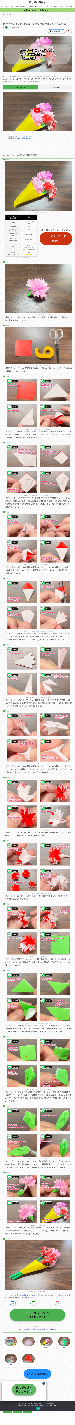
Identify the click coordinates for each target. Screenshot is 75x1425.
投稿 (13, 1303)
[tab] (20, 87)
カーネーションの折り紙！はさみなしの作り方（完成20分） (37, 1329)
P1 (11, 1347)
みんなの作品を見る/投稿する (37, 1374)
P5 (11, 1364)
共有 (33, 1303)
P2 (28, 1347)
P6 (28, 1364)
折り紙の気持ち (37, 2)
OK (38, 1408)
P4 (64, 1347)
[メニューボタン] (72, 2)
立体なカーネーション (29, 1295)
